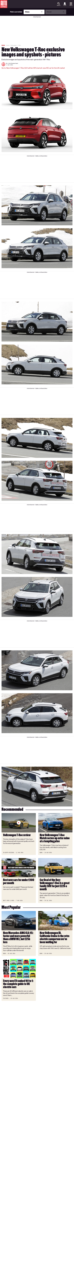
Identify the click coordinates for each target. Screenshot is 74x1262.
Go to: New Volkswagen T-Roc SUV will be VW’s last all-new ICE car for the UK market (33, 68)
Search (58, 5)
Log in (64, 5)
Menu (71, 5)
